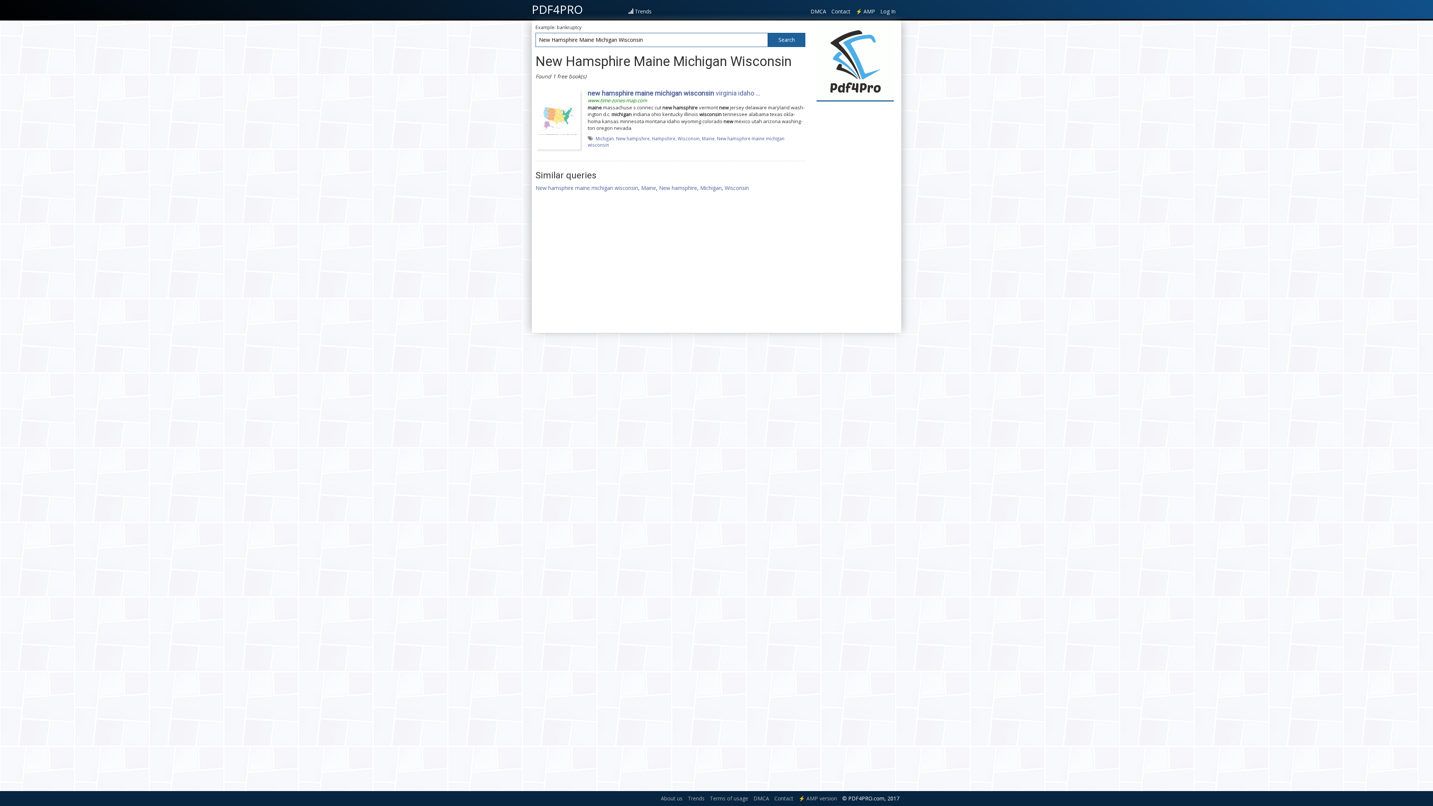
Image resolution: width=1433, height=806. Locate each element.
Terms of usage (729, 798)
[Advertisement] (855, 217)
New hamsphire (678, 187)
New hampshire (633, 138)
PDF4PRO (557, 9)
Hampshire (663, 138)
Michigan (605, 138)
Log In (888, 11)
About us (672, 798)
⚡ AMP (865, 11)
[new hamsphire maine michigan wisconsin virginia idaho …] (558, 119)
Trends (643, 11)
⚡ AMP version (818, 798)
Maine (708, 138)
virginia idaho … (674, 93)
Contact (840, 11)
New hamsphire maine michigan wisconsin (587, 187)
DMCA (818, 11)
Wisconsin (689, 138)
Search (786, 39)
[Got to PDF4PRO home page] (855, 62)
